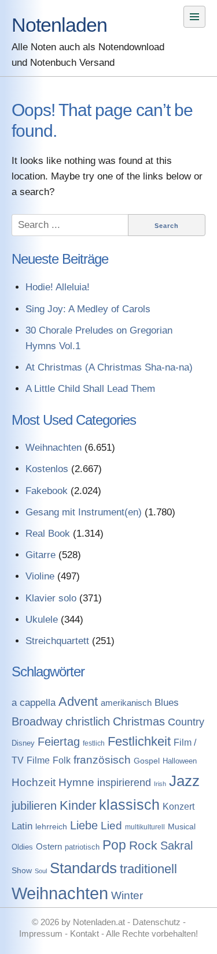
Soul (41, 870)
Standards (83, 868)
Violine (39, 576)
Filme (38, 760)
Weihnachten (53, 447)
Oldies (22, 847)
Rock (143, 845)
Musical (182, 826)
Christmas (139, 721)
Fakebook (46, 490)
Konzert (178, 806)
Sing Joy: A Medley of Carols (87, 309)
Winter (127, 895)
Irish (160, 783)
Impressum (40, 933)
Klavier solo (50, 598)
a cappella (34, 702)
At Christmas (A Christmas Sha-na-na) (109, 367)
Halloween (180, 761)
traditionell (148, 869)
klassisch (129, 804)
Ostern (49, 846)
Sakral (176, 845)
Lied (111, 825)
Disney (23, 743)
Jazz (184, 781)
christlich (87, 721)
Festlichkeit (139, 741)
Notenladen (59, 25)
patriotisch (82, 847)
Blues (167, 702)
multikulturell (145, 827)
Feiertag (59, 741)
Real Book (47, 533)
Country (186, 722)
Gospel (147, 760)
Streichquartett (57, 640)
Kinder (78, 805)
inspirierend (124, 782)
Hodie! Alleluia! (57, 287)
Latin (22, 826)
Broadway (37, 721)
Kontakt (84, 933)
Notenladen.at (99, 922)
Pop (114, 844)
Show (22, 870)
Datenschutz (157, 922)
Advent (78, 701)
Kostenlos (46, 468)
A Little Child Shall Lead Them (90, 388)
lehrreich (51, 826)
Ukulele (41, 619)
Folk (62, 760)
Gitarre (40, 554)
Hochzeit (34, 782)
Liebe (84, 825)
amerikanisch (126, 703)
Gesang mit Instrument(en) (83, 512)
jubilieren (34, 805)
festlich (94, 743)
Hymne (76, 782)
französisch (102, 760)
